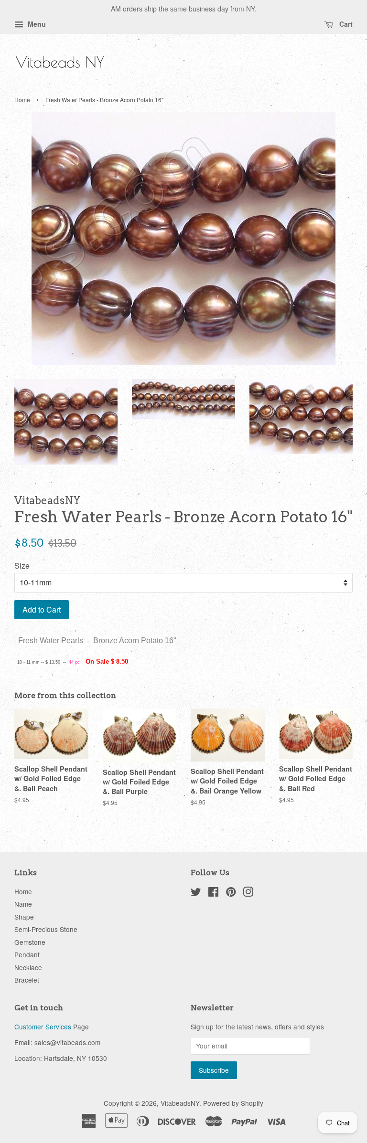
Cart (345, 24)
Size (22, 565)
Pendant (27, 954)
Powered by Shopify (233, 1103)
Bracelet (26, 979)
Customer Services (42, 1026)
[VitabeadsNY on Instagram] (248, 893)
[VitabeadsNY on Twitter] (196, 893)
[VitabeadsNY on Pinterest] (231, 893)
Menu (36, 24)
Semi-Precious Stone (45, 929)
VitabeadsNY (180, 1103)
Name (23, 904)
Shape (24, 916)
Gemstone (29, 942)
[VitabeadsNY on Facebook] (213, 893)
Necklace (28, 967)
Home (22, 99)
